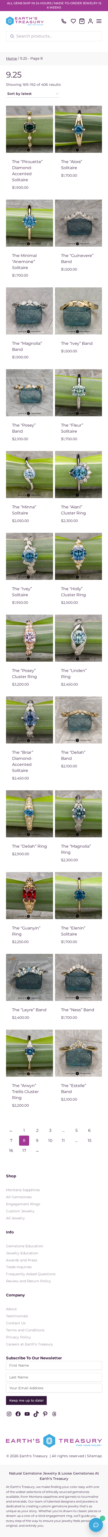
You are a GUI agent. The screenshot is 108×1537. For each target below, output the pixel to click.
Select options (77, 184)
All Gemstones (19, 1197)
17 (24, 1150)
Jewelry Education (22, 1253)
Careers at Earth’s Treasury (29, 1344)
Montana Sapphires (23, 1190)
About (11, 1309)
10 (50, 1140)
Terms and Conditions (25, 1330)
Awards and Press (21, 1260)
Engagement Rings (23, 1204)
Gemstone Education (24, 1246)
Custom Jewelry (20, 1211)
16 (11, 1150)
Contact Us (16, 1323)
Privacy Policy (18, 1337)
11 (63, 1140)
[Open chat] (96, 1525)
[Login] (90, 21)
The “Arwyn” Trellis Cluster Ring (25, 1091)
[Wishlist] (73, 21)
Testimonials (17, 1316)
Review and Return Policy (28, 1281)
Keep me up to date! (26, 1400)
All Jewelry (15, 1218)
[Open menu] (99, 21)
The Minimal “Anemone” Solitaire (24, 261)
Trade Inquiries (19, 1267)
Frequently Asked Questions (31, 1274)
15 (89, 1140)
